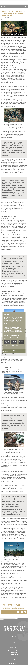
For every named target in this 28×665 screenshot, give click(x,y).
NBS (11, 607)
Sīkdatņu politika (14, 652)
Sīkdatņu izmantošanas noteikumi (11, 345)
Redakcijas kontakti (14, 647)
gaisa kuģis (17, 604)
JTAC (18, 605)
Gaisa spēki (6, 605)
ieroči (13, 605)
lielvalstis (5, 607)
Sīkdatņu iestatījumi (14, 654)
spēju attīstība (6, 608)
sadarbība (17, 607)
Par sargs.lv (14, 645)
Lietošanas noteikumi (14, 649)
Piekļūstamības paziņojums (14, 650)
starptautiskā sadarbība (18, 608)
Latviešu (22, 313)
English (19, 313)
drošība (10, 604)
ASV (4, 604)
